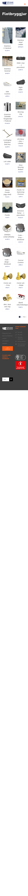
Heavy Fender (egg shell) (7, 192)
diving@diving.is (21, 341)
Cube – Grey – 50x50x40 (20, 237)
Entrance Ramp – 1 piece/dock (21, 213)
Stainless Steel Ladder (20, 42)
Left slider (7, 161)
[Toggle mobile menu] (25, 4)
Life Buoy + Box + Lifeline (20, 141)
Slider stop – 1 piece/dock (21, 65)
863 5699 (20, 334)
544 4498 (20, 332)
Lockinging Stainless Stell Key (7, 142)
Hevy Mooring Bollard (21, 167)
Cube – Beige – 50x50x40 (7, 262)
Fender (7, 215)
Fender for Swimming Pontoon (20, 192)
